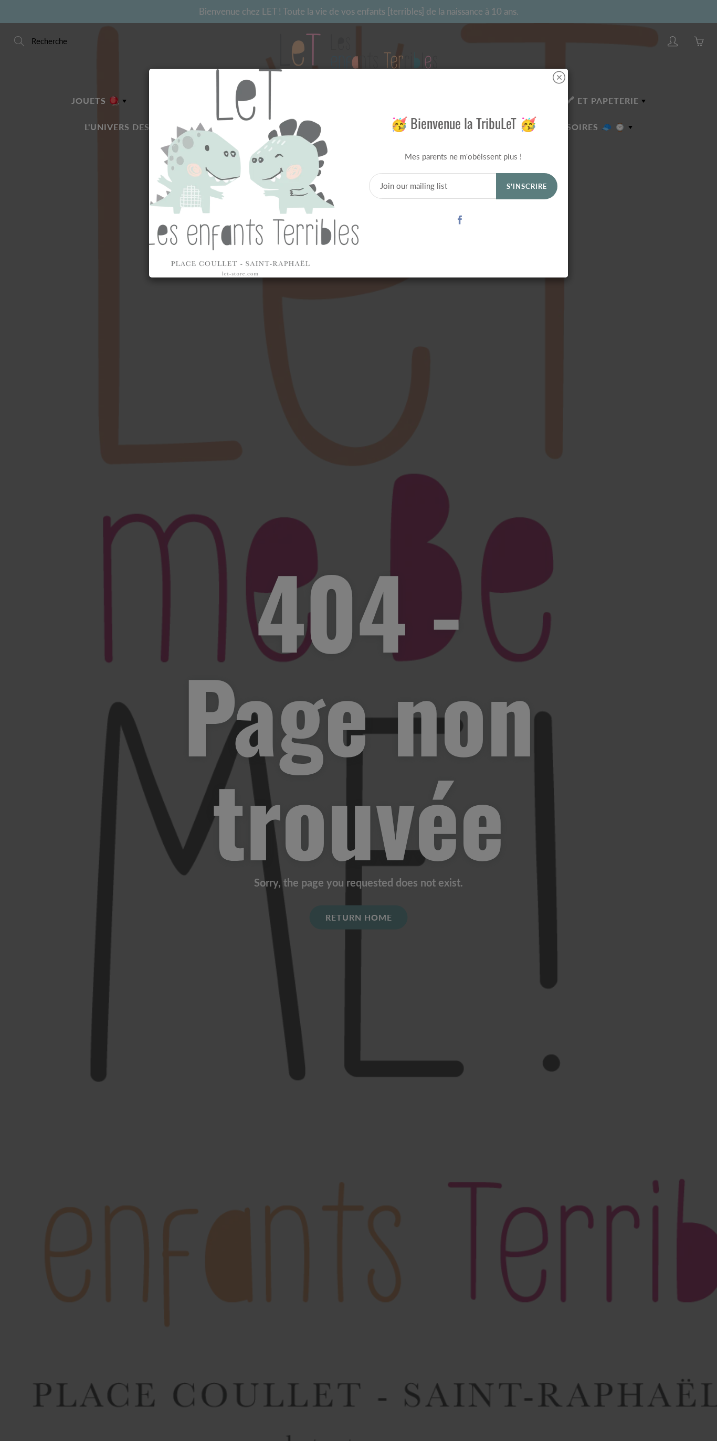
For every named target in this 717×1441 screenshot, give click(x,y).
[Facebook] (459, 219)
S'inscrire (527, 186)
